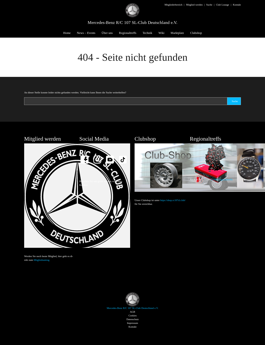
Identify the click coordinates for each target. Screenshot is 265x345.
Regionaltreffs (127, 33)
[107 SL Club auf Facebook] (85, 158)
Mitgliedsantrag (41, 260)
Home (67, 33)
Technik (147, 33)
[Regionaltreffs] (215, 157)
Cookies (132, 315)
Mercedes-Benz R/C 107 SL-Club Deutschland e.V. (132, 22)
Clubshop (196, 33)
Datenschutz (132, 319)
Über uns (107, 33)
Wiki (161, 33)
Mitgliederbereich (173, 4)
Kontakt (237, 4)
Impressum (132, 323)
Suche (209, 4)
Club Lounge (222, 4)
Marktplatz (177, 33)
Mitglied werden (194, 4)
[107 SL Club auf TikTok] (124, 158)
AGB (132, 311)
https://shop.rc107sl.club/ (173, 200)
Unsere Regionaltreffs (222, 179)
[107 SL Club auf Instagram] (98, 158)
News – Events (86, 33)
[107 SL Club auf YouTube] (111, 158)
